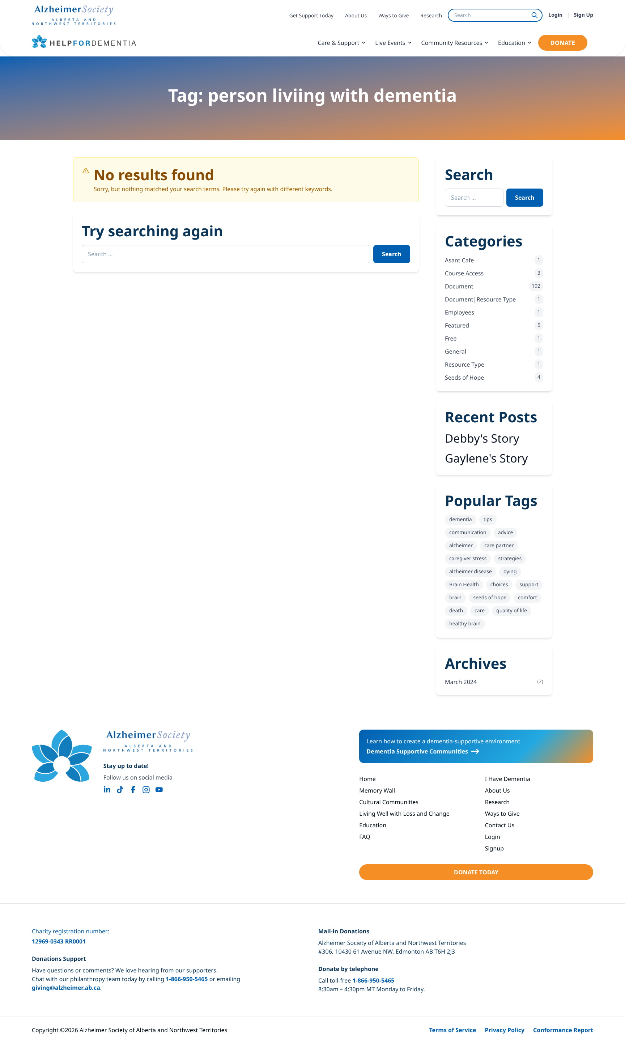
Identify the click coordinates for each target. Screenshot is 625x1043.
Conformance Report (563, 1030)
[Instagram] (146, 789)
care (480, 610)
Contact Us (499, 825)
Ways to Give (393, 15)
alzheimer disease (470, 571)
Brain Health (464, 584)
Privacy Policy (505, 1030)
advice (505, 532)
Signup (494, 848)
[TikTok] (120, 789)
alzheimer (461, 545)
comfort (527, 597)
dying (510, 571)
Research (431, 15)
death (456, 610)
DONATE (562, 43)
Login (555, 15)
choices (499, 584)
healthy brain (465, 623)
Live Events (390, 43)
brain (455, 597)
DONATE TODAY (476, 872)
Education (511, 43)
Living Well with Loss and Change (404, 814)
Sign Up (583, 15)
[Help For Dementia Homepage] (62, 756)
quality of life (511, 610)
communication (467, 532)
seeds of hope (489, 597)
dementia (460, 519)
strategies (510, 558)
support (529, 584)
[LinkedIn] (107, 789)
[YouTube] (159, 789)
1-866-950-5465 (187, 979)
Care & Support (338, 43)
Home (367, 779)
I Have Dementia (507, 779)
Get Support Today (311, 15)
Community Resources (451, 43)
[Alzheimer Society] (147, 741)
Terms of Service (452, 1030)
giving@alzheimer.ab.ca (66, 988)
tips (488, 519)
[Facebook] (133, 789)
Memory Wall (377, 790)
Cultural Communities (388, 802)
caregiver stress (467, 558)
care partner (499, 545)
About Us (356, 15)
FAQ (364, 837)
